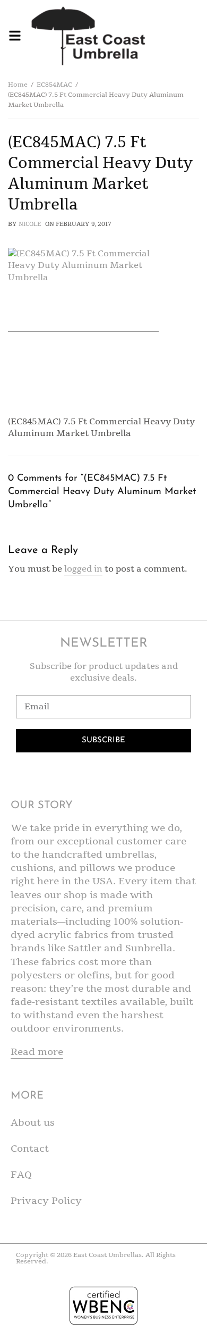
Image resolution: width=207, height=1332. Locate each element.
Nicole (30, 224)
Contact (30, 1148)
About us (33, 1122)
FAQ (21, 1174)
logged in (83, 569)
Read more (37, 1051)
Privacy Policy (46, 1200)
